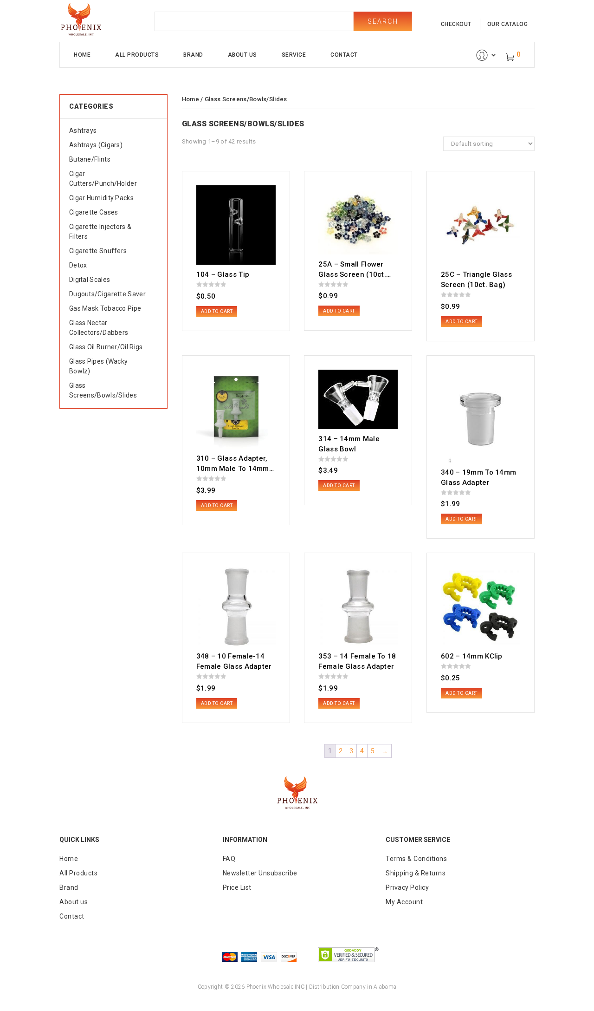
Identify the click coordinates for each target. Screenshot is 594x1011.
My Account (404, 902)
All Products (137, 55)
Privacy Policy (407, 887)
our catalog (507, 24)
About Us (242, 55)
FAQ (229, 858)
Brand (193, 55)
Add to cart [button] (217, 311)
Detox (78, 265)
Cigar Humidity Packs (101, 198)
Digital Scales (89, 279)
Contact (344, 55)
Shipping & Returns (416, 873)
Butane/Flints (89, 159)
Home (82, 55)
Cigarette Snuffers (98, 250)
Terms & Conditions (416, 858)
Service (294, 55)
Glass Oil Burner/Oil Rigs (106, 347)
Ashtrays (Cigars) (96, 145)
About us (73, 902)
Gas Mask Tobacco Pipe (105, 308)
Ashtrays (83, 130)
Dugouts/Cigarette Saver (107, 294)
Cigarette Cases (93, 212)
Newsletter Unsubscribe (260, 873)
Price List (237, 887)
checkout (456, 24)
